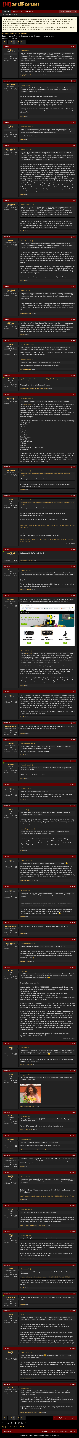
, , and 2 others (31, 75)
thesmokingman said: (27, 743)
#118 (73, 1310)
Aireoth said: (24, 290)
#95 (74, 566)
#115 (73, 1231)
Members (28, 11)
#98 (74, 723)
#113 (73, 1172)
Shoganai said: (25, 788)
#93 (74, 496)
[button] (21, 11)
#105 (73, 922)
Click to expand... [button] (47, 666)
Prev (5, 42)
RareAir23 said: (25, 651)
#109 (73, 1071)
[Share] (71, 46)
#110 (73, 1112)
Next (22, 42)
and (26, 313)
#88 (74, 319)
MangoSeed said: (26, 126)
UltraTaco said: (25, 860)
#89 (74, 340)
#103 (73, 856)
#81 (74, 46)
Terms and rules (54, 1431)
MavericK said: (25, 471)
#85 (74, 200)
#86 (74, 237)
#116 (73, 1265)
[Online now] (3, 377)
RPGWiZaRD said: (26, 204)
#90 (74, 375)
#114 (73, 1205)
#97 (74, 691)
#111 (74, 1135)
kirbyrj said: (24, 890)
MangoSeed (28, 404)
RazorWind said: (25, 1209)
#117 (73, 1294)
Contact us (45, 1431)
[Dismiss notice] (75, 19)
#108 (73, 1043)
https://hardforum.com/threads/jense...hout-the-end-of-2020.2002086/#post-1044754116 (47, 1196)
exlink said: (24, 1176)
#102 (73, 806)
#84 (74, 145)
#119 (73, 1348)
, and (27, 1106)
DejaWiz (5, 38)
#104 (73, 886)
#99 (74, 739)
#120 (73, 1384)
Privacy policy (64, 1431)
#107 (73, 967)
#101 (73, 784)
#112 (73, 1155)
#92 (74, 467)
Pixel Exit (28, 1435)
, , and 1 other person (34, 1149)
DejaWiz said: (25, 50)
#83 (74, 122)
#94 (74, 549)
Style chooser (7, 1431)
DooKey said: (25, 1139)
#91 (74, 394)
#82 (74, 81)
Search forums (13, 14)
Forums (6, 11)
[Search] (75, 11)
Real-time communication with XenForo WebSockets (45, 1435)
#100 (73, 761)
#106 (73, 939)
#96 (74, 595)
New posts (16, 11)
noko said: (24, 810)
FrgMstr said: (25, 85)
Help (71, 1431)
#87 (74, 286)
